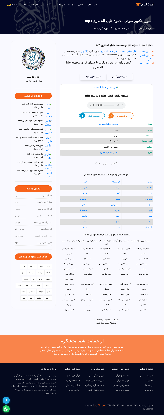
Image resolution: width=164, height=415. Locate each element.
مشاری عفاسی (125, 310)
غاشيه (84, 227)
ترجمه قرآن (38, 4)
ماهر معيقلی (106, 294)
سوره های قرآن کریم (95, 380)
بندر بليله (124, 259)
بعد (98, 163)
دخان (84, 204)
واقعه (84, 216)
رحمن (117, 216)
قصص (117, 199)
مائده (149, 187)
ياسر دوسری (69, 310)
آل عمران (116, 182)
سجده (149, 204)
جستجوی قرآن (122, 375)
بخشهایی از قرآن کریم (94, 385)
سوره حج (148, 199)
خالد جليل (106, 259)
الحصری (143, 310)
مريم (84, 193)
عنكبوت (83, 199)
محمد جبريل (88, 294)
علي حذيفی (143, 294)
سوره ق (83, 210)
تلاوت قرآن (81, 4)
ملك (23, 298)
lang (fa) (26, 4)
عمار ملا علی (106, 274)
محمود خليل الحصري (122, 28)
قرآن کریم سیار (73, 385)
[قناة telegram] (6, 400)
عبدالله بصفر (88, 274)
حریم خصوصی (146, 375)
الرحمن (47, 298)
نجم (150, 216)
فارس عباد (125, 294)
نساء (85, 182)
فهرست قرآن (92, 4)
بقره (150, 182)
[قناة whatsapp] (6, 408)
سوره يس (115, 204)
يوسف (117, 187)
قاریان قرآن (145, 63)
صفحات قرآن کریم (96, 390)
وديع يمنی (87, 310)
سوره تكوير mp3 (93, 76)
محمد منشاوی (69, 294)
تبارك (118, 222)
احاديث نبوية (74, 390)
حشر (149, 222)
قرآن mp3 (71, 4)
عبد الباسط (125, 274)
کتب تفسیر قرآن (72, 380)
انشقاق (148, 227)
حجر (150, 193)
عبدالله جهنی (69, 274)
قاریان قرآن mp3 (128, 51)
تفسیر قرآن (52, 4)
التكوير (84, 51)
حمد (48, 266)
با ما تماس (13, 4)
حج (33, 279)
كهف (118, 193)
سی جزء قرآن (122, 390)
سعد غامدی (88, 259)
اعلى (118, 227)
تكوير (105, 163)
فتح (150, 210)
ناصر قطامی (106, 310)
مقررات (149, 380)
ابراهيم (83, 187)
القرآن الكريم (100, 405)
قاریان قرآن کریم (96, 375)
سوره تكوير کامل (119, 76)
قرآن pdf (62, 4)
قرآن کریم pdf (73, 375)
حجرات (117, 210)
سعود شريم (69, 259)
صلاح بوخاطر (143, 274)
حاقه (85, 222)
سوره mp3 (146, 51)
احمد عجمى (143, 259)
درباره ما (149, 385)
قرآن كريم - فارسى (143, 28)
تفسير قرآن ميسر (121, 385)
